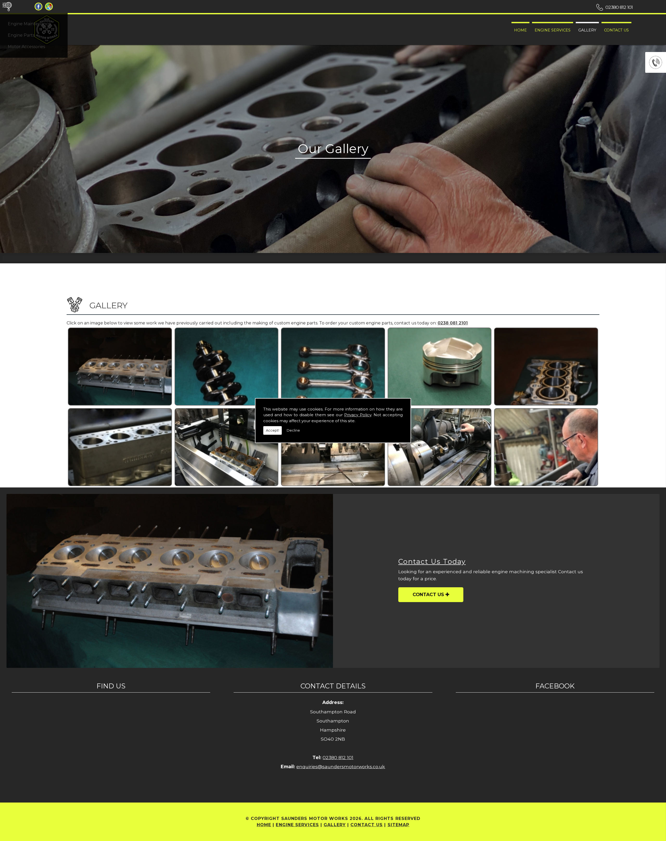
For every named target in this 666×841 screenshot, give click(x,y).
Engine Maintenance (29, 23)
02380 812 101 (619, 7)
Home (520, 30)
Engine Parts (21, 35)
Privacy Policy (357, 414)
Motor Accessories (26, 46)
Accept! (272, 430)
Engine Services (553, 30)
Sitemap (398, 824)
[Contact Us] (170, 581)
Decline (293, 430)
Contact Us (616, 30)
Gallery (587, 30)
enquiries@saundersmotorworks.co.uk (340, 766)
